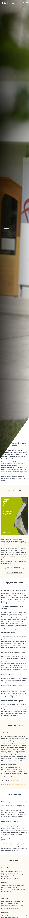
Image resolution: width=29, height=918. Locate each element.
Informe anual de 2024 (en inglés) (14, 567)
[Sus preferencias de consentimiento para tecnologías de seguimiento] (26, 915)
